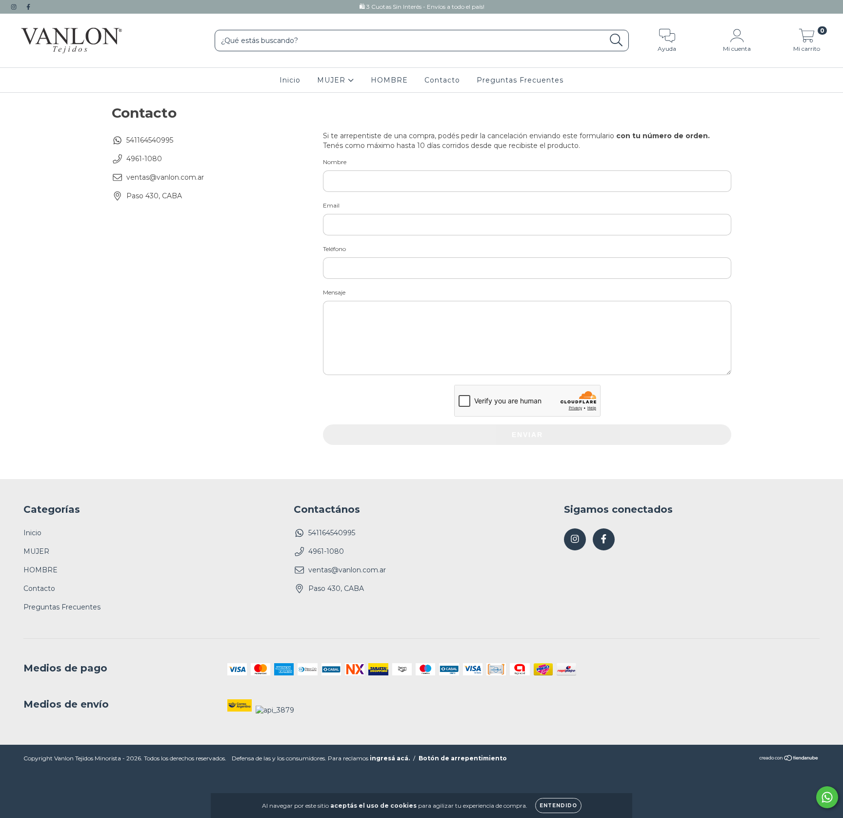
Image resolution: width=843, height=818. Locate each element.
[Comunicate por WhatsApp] (827, 797)
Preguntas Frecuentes (520, 80)
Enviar (527, 435)
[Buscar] (616, 40)
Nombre (334, 162)
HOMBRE (389, 80)
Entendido (558, 805)
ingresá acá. (390, 758)
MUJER (332, 80)
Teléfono (334, 248)
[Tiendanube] (789, 759)
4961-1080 (144, 158)
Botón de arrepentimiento (463, 758)
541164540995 (149, 140)
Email (331, 205)
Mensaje (334, 292)
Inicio (290, 80)
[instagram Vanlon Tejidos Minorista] (14, 6)
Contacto (442, 80)
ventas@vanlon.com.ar (165, 177)
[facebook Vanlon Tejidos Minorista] (28, 6)
